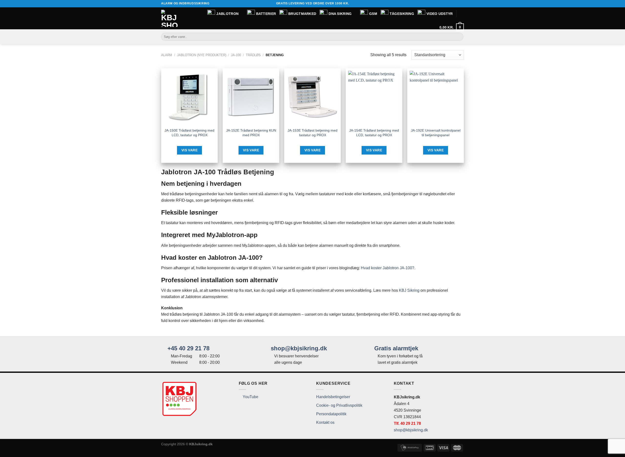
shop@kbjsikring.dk (298, 348)
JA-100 (236, 55)
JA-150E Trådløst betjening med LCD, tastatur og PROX (189, 132)
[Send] (459, 37)
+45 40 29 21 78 (187, 348)
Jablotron (227, 14)
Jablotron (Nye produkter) (201, 55)
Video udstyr (440, 14)
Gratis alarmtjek (395, 348)
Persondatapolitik (331, 414)
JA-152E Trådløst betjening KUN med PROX (251, 132)
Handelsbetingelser (333, 397)
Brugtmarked (302, 14)
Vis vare (189, 150)
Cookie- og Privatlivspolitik (339, 405)
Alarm (166, 55)
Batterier (266, 14)
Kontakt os (325, 422)
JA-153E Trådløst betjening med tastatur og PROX (312, 132)
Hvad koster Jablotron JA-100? (387, 268)
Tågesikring (402, 14)
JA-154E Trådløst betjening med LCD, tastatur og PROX (374, 132)
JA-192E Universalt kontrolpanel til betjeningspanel (435, 132)
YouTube (250, 397)
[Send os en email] (461, 3)
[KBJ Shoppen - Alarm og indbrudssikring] (169, 18)
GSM (373, 14)
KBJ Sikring (409, 290)
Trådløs (253, 55)
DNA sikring (340, 14)
